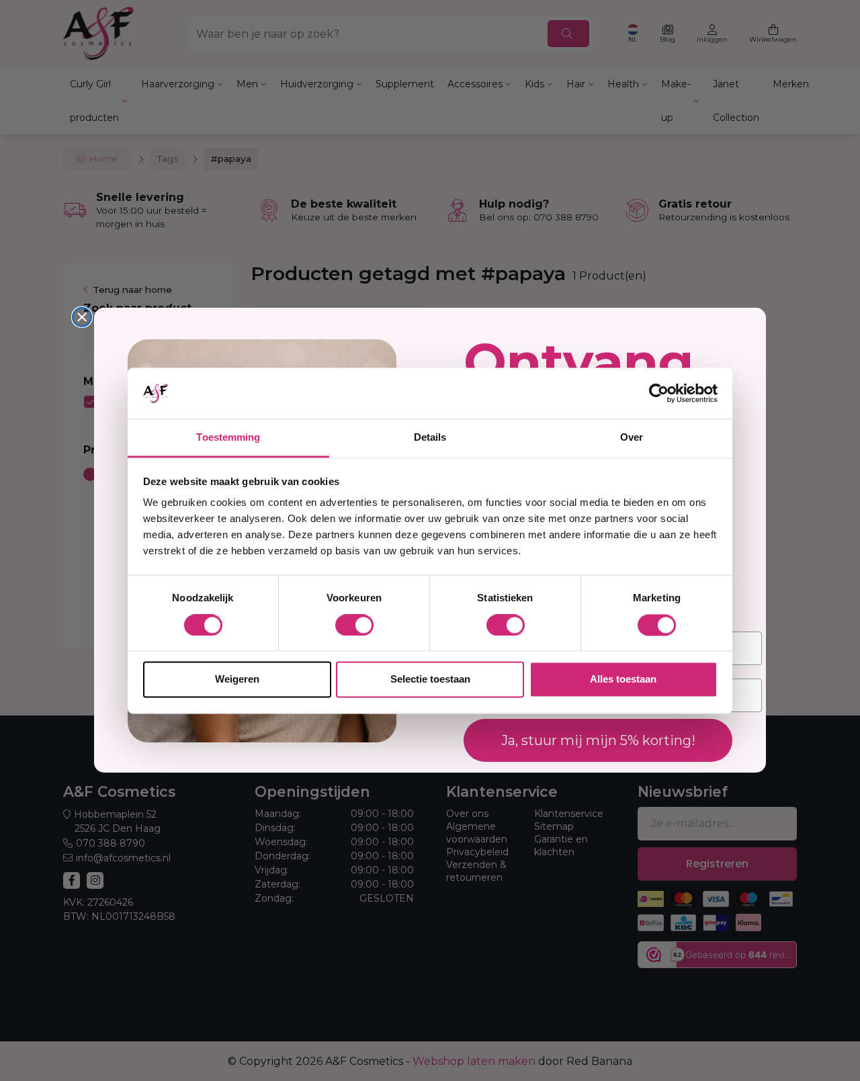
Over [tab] (631, 437)
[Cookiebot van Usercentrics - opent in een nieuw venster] (659, 393)
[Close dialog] (82, 317)
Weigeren (237, 679)
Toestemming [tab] (228, 437)
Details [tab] (430, 437)
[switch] (354, 625)
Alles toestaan (623, 679)
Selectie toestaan (430, 679)
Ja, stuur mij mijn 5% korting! (598, 741)
